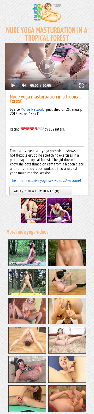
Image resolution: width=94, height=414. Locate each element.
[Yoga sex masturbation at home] (67, 352)
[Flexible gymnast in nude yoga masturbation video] (67, 381)
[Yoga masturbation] (27, 322)
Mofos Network (32, 109)
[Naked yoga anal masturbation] (67, 410)
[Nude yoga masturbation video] (67, 322)
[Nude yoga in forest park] (27, 264)
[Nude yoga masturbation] (67, 293)
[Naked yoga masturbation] (27, 352)
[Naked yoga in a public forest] (67, 264)
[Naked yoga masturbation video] (27, 410)
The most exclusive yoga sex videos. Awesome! (45, 180)
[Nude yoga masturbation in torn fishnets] (27, 381)
